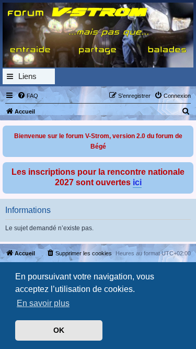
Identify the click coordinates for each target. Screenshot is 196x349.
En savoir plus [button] (43, 303)
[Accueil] (98, 35)
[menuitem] (27, 95)
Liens (27, 76)
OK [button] (58, 330)
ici (137, 182)
